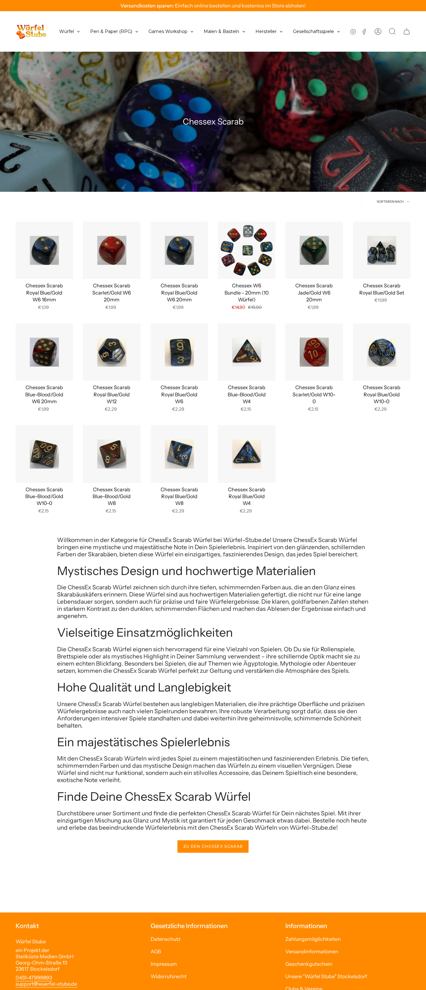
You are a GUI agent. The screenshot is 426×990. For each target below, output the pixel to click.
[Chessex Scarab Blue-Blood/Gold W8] (111, 454)
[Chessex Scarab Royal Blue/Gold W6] (179, 352)
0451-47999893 (34, 977)
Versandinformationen (311, 951)
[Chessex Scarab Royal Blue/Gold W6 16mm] (44, 250)
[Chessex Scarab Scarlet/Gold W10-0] (314, 352)
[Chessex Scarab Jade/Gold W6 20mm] (314, 250)
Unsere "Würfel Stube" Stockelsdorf (326, 976)
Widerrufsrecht (168, 976)
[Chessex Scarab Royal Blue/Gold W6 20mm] (179, 250)
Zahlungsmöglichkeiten (313, 939)
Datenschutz (166, 939)
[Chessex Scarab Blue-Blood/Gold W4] (246, 352)
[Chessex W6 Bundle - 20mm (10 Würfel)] (246, 250)
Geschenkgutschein (308, 964)
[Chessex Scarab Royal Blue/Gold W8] (179, 454)
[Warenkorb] (406, 31)
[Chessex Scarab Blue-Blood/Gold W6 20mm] (44, 352)
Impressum (164, 964)
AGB (156, 951)
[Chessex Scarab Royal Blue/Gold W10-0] (381, 352)
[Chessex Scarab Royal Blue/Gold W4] (246, 454)
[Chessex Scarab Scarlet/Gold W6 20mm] (111, 250)
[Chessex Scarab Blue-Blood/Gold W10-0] (44, 454)
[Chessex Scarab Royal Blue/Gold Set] (381, 250)
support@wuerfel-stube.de (46, 984)
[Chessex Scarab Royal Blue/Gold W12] (111, 352)
